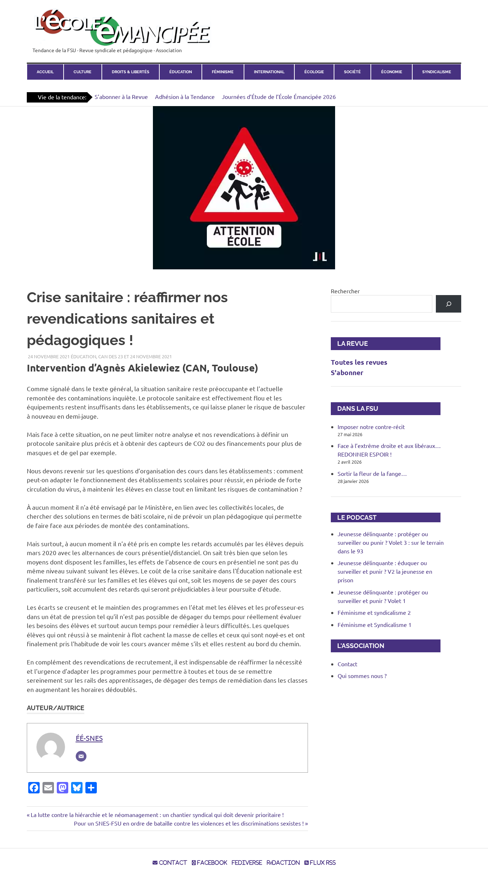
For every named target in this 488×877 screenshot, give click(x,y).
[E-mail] (81, 756)
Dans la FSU (354, 408)
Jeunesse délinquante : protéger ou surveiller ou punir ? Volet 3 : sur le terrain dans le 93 (391, 542)
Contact (347, 663)
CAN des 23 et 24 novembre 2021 (135, 356)
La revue (349, 343)
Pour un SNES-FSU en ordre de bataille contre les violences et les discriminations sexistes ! (189, 823)
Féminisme (223, 72)
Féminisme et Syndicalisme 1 (375, 624)
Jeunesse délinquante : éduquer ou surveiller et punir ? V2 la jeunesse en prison (385, 571)
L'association (357, 645)
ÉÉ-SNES (89, 737)
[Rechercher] (448, 304)
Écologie (314, 72)
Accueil (45, 72)
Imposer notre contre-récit (371, 426)
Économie (391, 72)
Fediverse (247, 862)
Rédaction (283, 862)
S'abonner (347, 372)
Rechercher (345, 290)
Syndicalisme (436, 72)
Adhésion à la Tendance (185, 96)
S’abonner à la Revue (121, 96)
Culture (82, 72)
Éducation (180, 72)
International (269, 72)
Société (352, 72)
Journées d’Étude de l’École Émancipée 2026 (279, 96)
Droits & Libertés (130, 72)
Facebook (211, 862)
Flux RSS (322, 862)
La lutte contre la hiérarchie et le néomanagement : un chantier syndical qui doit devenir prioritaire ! (157, 814)
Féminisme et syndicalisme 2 (374, 612)
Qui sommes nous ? (362, 675)
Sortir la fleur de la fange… (372, 473)
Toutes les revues (359, 362)
